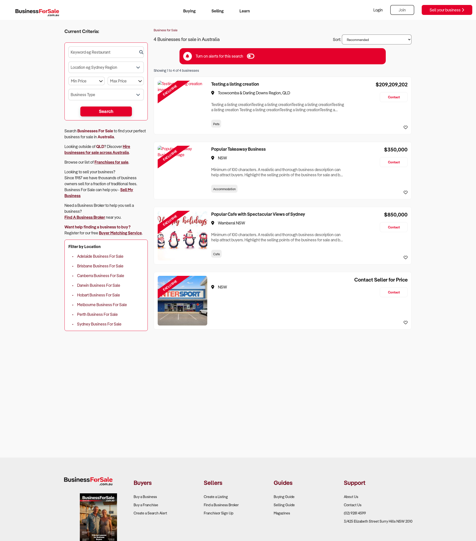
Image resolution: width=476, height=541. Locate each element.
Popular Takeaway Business (238, 149)
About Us (351, 496)
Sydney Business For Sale (99, 324)
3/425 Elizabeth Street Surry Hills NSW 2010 (378, 521)
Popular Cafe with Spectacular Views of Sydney (258, 214)
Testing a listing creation (235, 84)
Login (378, 9)
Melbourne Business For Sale (102, 304)
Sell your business (445, 9)
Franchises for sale (111, 162)
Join (402, 9)
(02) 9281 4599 (355, 513)
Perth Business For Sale (97, 314)
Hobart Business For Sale (98, 294)
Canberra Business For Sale (100, 275)
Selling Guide (284, 505)
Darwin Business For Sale (98, 285)
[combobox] (106, 52)
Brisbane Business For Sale (100, 265)
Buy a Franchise (146, 505)
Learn (244, 10)
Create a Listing (216, 496)
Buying (189, 10)
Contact (394, 97)
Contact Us (352, 505)
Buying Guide (284, 496)
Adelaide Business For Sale (100, 256)
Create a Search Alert (150, 513)
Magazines (282, 513)
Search (106, 111)
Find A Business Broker (84, 217)
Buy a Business (145, 496)
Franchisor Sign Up (218, 513)
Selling (217, 10)
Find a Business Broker (221, 505)
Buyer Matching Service (120, 232)
